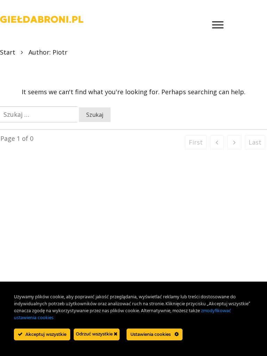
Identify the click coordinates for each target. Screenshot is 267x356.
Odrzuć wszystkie (95, 334)
